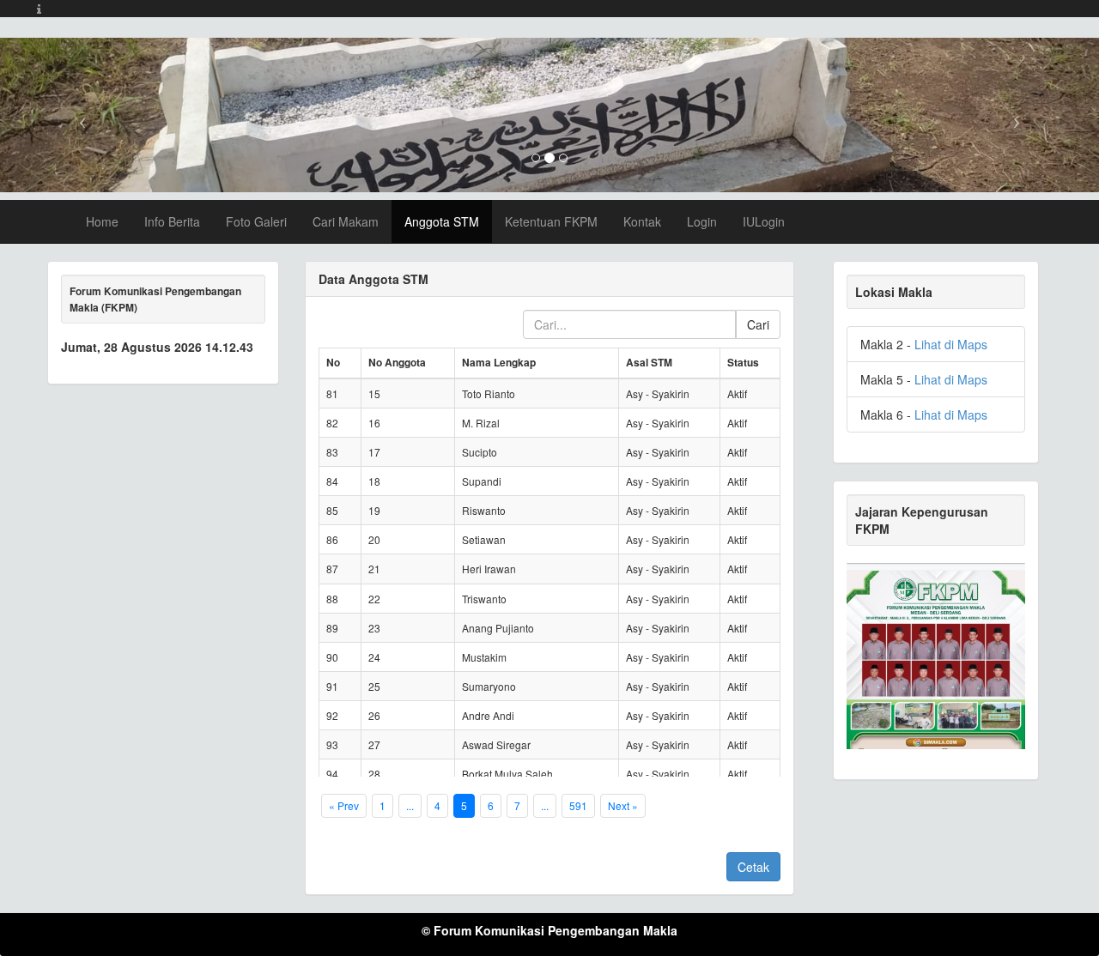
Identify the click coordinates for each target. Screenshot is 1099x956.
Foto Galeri (256, 221)
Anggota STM (441, 221)
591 (578, 805)
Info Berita (172, 221)
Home (102, 221)
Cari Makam (346, 221)
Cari (758, 324)
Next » (623, 805)
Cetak (753, 866)
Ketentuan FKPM (551, 221)
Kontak (642, 221)
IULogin (764, 221)
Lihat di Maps (950, 344)
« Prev (344, 805)
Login (702, 221)
